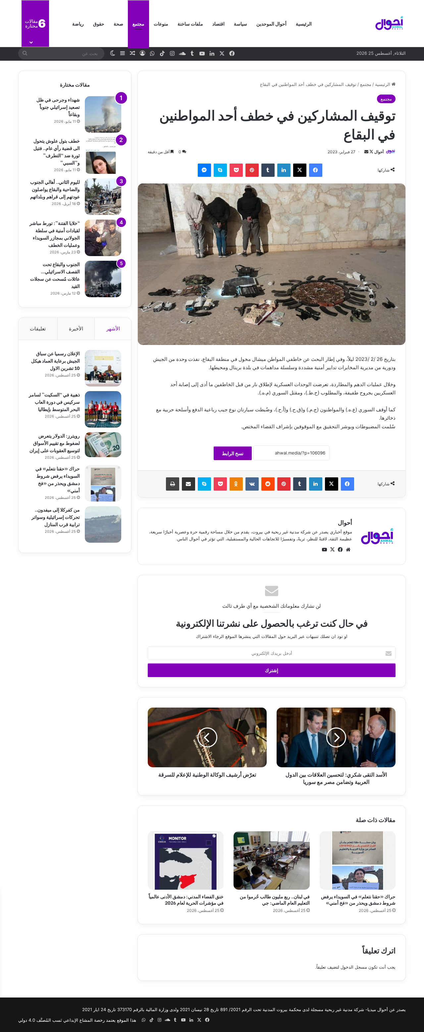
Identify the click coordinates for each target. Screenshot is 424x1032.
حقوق (98, 23)
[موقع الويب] (348, 550)
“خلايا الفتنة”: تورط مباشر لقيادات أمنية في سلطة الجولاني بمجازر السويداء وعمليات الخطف (54, 233)
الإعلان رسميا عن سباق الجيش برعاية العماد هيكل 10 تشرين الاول (55, 360)
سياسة (240, 23)
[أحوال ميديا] (389, 23)
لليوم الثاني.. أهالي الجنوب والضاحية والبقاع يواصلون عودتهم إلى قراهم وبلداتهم (55, 189)
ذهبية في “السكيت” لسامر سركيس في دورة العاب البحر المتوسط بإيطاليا (54, 401)
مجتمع (138, 23)
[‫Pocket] (236, 170)
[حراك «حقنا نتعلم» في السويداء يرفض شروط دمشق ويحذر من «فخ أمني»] (358, 860)
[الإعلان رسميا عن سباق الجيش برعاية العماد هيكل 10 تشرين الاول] (103, 368)
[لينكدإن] (284, 170)
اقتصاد (218, 23)
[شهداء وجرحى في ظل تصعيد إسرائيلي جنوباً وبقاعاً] (103, 114)
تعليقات (38, 328)
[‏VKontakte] (252, 484)
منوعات (161, 23)
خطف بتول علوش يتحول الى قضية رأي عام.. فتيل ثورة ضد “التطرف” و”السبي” (56, 151)
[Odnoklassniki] (236, 484)
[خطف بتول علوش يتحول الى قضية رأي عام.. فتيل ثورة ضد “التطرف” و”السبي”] (103, 155)
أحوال (379, 151)
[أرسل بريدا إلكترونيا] (366, 151)
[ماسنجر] (204, 170)
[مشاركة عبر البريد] (188, 484)
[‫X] (299, 170)
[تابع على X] (370, 151)
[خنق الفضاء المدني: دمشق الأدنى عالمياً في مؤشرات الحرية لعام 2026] (186, 860)
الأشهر (113, 328)
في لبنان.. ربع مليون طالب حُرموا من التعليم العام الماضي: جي (275, 899)
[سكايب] (220, 170)
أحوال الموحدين (271, 23)
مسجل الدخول (354, 967)
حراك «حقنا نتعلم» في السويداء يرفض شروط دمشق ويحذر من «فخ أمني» (358, 899)
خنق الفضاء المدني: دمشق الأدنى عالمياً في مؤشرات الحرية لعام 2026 (186, 899)
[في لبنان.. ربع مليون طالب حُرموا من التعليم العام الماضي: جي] (271, 860)
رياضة (78, 23)
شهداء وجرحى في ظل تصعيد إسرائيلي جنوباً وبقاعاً (58, 106)
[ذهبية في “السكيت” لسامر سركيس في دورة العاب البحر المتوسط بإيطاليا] (103, 409)
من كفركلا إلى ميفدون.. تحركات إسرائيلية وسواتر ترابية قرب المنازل (55, 516)
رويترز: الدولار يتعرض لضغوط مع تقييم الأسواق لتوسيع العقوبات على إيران (54, 442)
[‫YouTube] (324, 550)
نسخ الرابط (232, 453)
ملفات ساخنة (190, 23)
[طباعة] (172, 484)
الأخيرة (76, 328)
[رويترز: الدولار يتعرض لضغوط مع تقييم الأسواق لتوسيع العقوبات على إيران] (103, 444)
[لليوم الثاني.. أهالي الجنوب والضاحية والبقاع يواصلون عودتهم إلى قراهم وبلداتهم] (103, 196)
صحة (118, 23)
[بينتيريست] (252, 170)
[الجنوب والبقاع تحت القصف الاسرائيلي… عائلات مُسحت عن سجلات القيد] (103, 279)
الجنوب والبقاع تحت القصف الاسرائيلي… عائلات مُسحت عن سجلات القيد (55, 274)
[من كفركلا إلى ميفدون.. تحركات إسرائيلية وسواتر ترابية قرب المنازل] (103, 524)
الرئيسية (304, 23)
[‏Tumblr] (268, 170)
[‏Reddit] (268, 484)
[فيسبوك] (315, 170)
